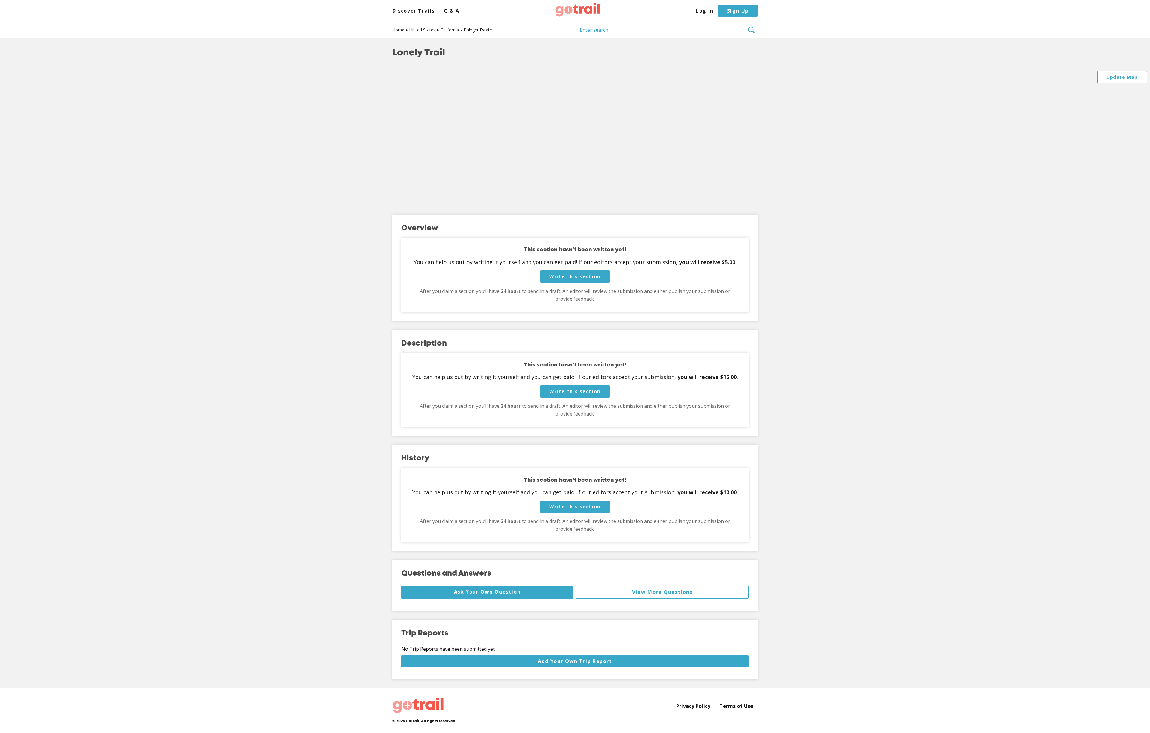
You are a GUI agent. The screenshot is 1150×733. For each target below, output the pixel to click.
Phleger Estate (478, 30)
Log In (705, 11)
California (450, 30)
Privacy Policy (693, 706)
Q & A (451, 11)
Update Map (1122, 77)
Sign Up (738, 10)
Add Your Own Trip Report (575, 661)
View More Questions (662, 592)
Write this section (575, 276)
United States (422, 30)
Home (398, 30)
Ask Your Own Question (487, 591)
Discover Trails (413, 11)
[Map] (575, 137)
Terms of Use (736, 706)
